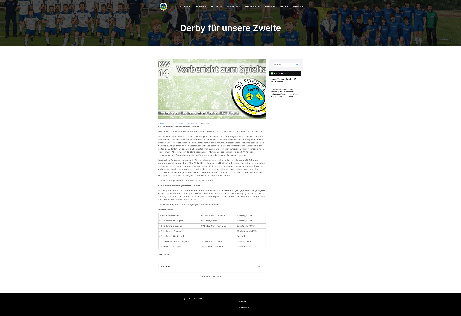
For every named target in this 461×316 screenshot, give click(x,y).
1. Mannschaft (163, 123)
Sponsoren (298, 6)
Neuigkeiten (270, 6)
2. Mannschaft (178, 123)
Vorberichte (192, 123)
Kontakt (242, 301)
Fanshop (284, 6)
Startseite (185, 6)
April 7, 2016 (204, 123)
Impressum (244, 307)
